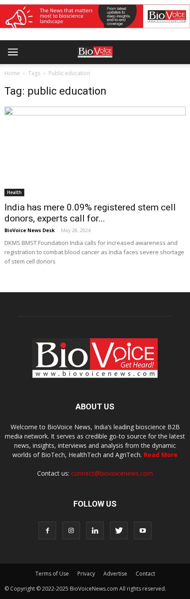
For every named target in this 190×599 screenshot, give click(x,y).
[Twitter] (119, 530)
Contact (145, 573)
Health (14, 192)
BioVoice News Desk (29, 230)
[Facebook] (47, 530)
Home (12, 73)
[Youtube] (143, 530)
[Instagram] (71, 530)
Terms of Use (52, 573)
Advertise (115, 573)
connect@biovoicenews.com (112, 473)
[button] (149, 76)
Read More (161, 454)
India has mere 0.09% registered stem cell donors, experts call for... (90, 213)
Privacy (86, 573)
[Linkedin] (95, 530)
